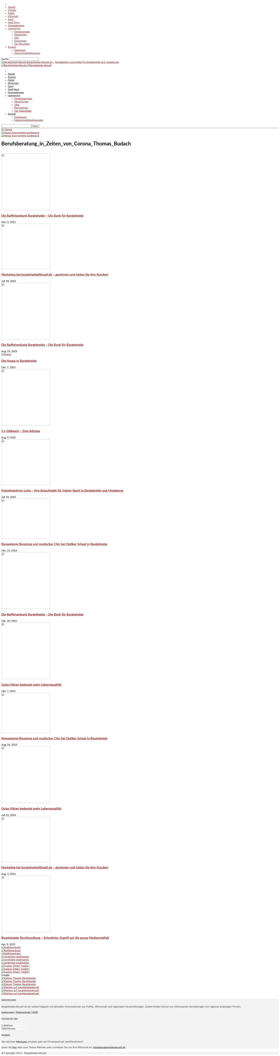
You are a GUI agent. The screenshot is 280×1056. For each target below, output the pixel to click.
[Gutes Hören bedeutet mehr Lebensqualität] (25, 678)
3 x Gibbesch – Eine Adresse (20, 431)
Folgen (19, 1028)
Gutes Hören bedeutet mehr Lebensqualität (31, 684)
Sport (10, 19)
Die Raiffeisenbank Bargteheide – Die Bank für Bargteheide (42, 215)
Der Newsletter (22, 44)
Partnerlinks (20, 40)
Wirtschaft (13, 16)
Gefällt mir (19, 1025)
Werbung (21, 1041)
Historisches (20, 34)
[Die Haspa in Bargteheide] (6, 354)
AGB (35, 1012)
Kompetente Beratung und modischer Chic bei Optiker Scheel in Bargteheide (54, 544)
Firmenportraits (22, 31)
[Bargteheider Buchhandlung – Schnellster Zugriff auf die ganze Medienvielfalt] (25, 931)
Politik (11, 13)
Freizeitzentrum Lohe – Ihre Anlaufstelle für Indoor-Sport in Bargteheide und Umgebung (62, 490)
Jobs (16, 37)
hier (14, 1047)
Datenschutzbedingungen (27, 53)
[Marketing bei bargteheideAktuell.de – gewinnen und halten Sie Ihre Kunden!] (25, 268)
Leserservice (14, 28)
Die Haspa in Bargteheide (19, 361)
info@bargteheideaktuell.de (109, 1047)
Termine (12, 10)
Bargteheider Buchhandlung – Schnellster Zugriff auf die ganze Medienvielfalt (55, 938)
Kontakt (12, 47)
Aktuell (11, 7)
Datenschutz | (24, 1012)
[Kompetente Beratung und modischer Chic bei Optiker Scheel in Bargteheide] (25, 538)
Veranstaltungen (16, 25)
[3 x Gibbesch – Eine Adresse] (25, 425)
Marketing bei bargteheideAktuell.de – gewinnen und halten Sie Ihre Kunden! (54, 274)
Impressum (19, 50)
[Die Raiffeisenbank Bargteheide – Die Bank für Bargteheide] (25, 209)
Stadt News (14, 22)
